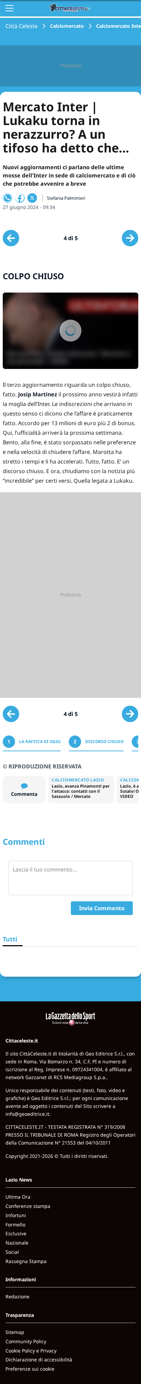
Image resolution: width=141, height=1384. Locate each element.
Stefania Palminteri (66, 198)
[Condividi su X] (32, 198)
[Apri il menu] (9, 8)
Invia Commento (102, 908)
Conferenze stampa (27, 1206)
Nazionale (16, 1242)
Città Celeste (21, 26)
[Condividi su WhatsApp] (7, 198)
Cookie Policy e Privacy (30, 1350)
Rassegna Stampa (26, 1261)
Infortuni (15, 1215)
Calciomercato (67, 26)
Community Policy (25, 1341)
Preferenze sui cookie (29, 1369)
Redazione (17, 1296)
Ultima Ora (17, 1197)
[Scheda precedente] (11, 238)
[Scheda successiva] (130, 238)
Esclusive (15, 1233)
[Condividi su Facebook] (20, 198)
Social (12, 1252)
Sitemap (14, 1332)
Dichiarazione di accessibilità (38, 1359)
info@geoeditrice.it (27, 1114)
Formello (15, 1224)
